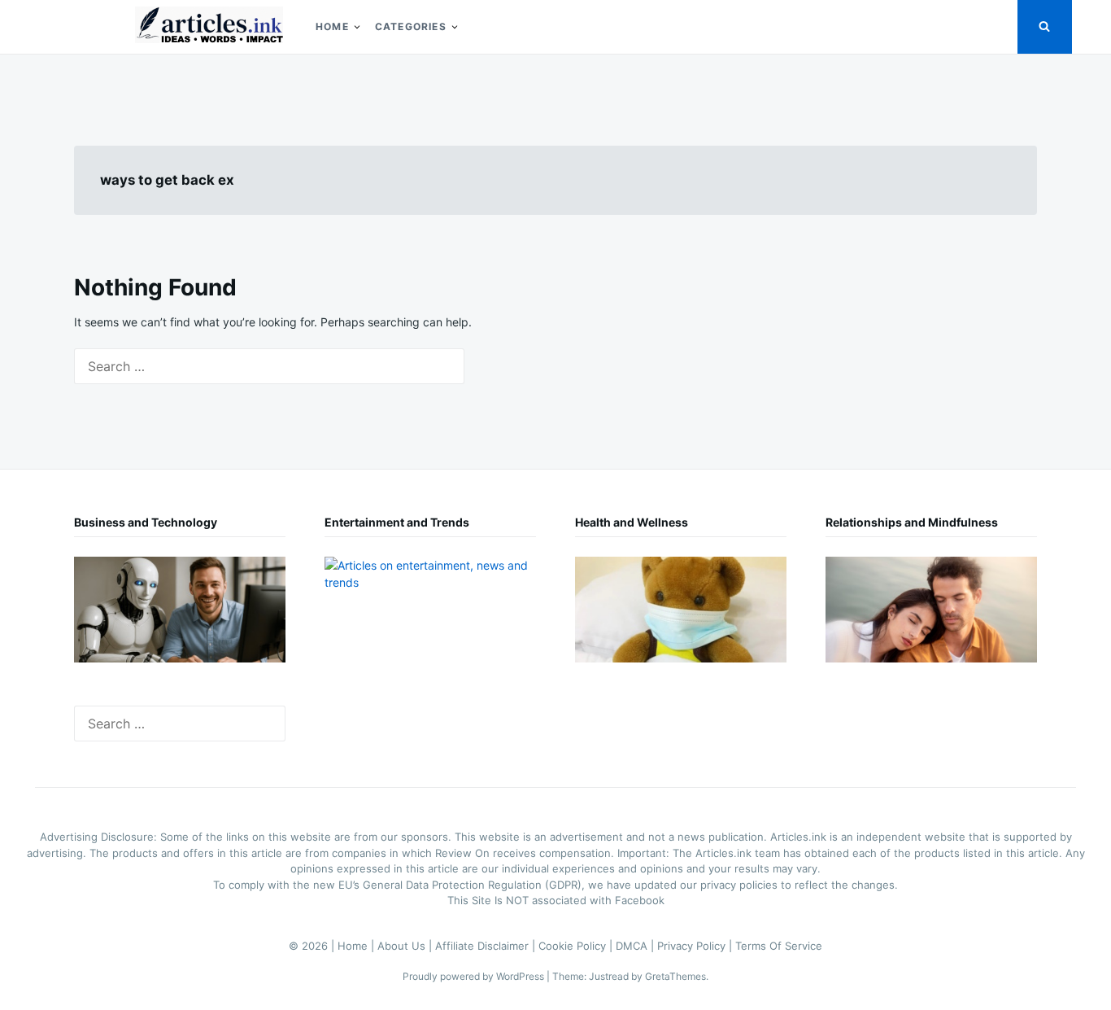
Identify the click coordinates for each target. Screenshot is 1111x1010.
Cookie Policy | (577, 945)
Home (332, 26)
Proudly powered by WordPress (475, 976)
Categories (411, 26)
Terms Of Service (778, 945)
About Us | (406, 945)
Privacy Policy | (696, 945)
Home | (357, 945)
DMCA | (636, 945)
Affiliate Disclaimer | (486, 945)
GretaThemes (675, 976)
